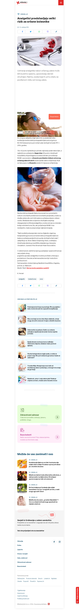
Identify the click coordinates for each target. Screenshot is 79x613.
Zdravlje (20, 541)
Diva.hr (40, 578)
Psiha (19, 545)
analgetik (22, 279)
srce (41, 279)
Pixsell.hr (33, 581)
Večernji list (21, 578)
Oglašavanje (21, 590)
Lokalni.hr (47, 578)
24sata (19, 581)
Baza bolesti (21, 566)
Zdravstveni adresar (24, 562)
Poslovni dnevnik (31, 578)
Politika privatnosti (23, 598)
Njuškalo (54, 578)
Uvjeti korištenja (22, 596)
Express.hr (40, 581)
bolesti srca (32, 279)
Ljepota (20, 549)
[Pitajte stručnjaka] (77, 595)
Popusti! (26, 581)
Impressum (21, 593)
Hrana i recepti (22, 554)
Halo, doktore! (22, 558)
